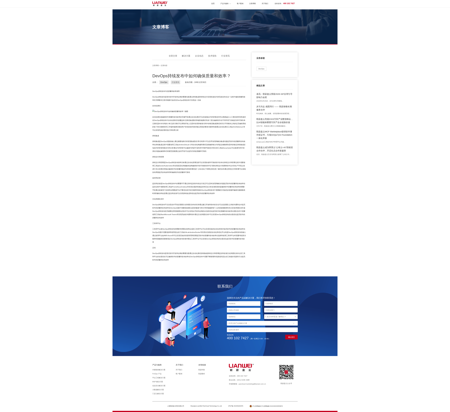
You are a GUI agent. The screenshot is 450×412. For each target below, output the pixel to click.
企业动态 (199, 56)
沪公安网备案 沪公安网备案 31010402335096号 (267, 406)
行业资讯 (225, 56)
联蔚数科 (201, 374)
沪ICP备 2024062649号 (235, 406)
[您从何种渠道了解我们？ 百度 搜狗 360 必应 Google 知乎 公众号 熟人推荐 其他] (281, 316)
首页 (213, 3)
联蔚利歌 (201, 370)
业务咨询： (285, 3)
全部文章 (173, 56)
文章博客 (252, 3)
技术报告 (212, 56)
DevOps (261, 69)
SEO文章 (225, 380)
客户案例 (240, 3)
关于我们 (265, 3)
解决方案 (186, 56)
